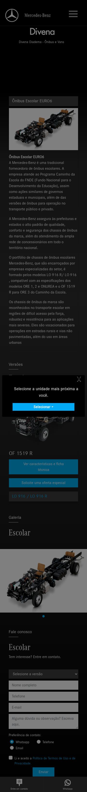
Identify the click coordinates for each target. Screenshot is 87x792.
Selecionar (42, 407)
